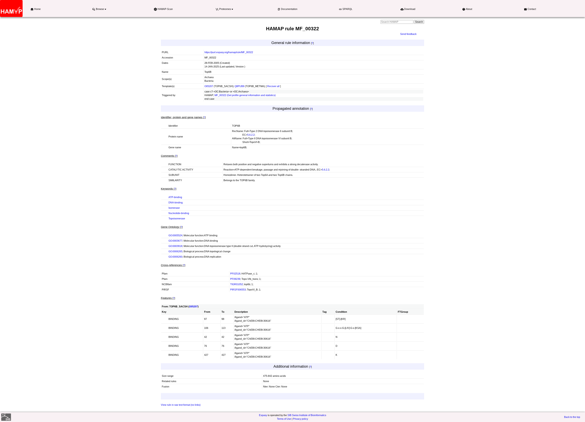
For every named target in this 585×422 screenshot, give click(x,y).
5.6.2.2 (251, 135)
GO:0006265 (175, 251)
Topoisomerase (176, 218)
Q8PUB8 (239, 86)
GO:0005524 (175, 235)
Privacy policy (300, 419)
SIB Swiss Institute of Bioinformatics (306, 415)
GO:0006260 (175, 256)
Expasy (263, 415)
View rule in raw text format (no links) (180, 405)
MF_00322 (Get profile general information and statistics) (245, 95)
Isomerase (174, 208)
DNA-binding (175, 202)
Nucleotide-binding (178, 213)
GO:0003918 (175, 246)
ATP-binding (175, 197)
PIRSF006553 (238, 289)
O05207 (208, 86)
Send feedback (408, 34)
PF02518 (235, 273)
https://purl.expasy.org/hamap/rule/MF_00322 (228, 52)
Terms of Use (284, 419)
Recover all (273, 86)
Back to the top (572, 417)
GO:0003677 (175, 240)
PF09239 (235, 279)
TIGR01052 (236, 284)
